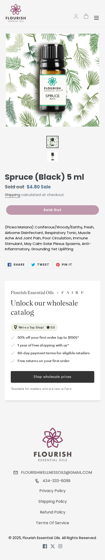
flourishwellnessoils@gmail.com (56, 472)
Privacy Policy (52, 491)
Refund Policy (52, 512)
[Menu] (96, 17)
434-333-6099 (56, 481)
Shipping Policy (52, 501)
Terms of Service (52, 523)
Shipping (12, 194)
